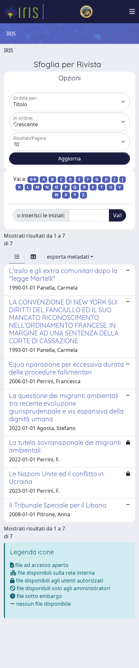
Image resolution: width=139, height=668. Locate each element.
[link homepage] (23, 11)
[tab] (17, 256)
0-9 (33, 179)
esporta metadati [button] (68, 256)
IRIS (8, 50)
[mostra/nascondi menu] (132, 11)
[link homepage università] (86, 11)
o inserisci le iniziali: (41, 215)
